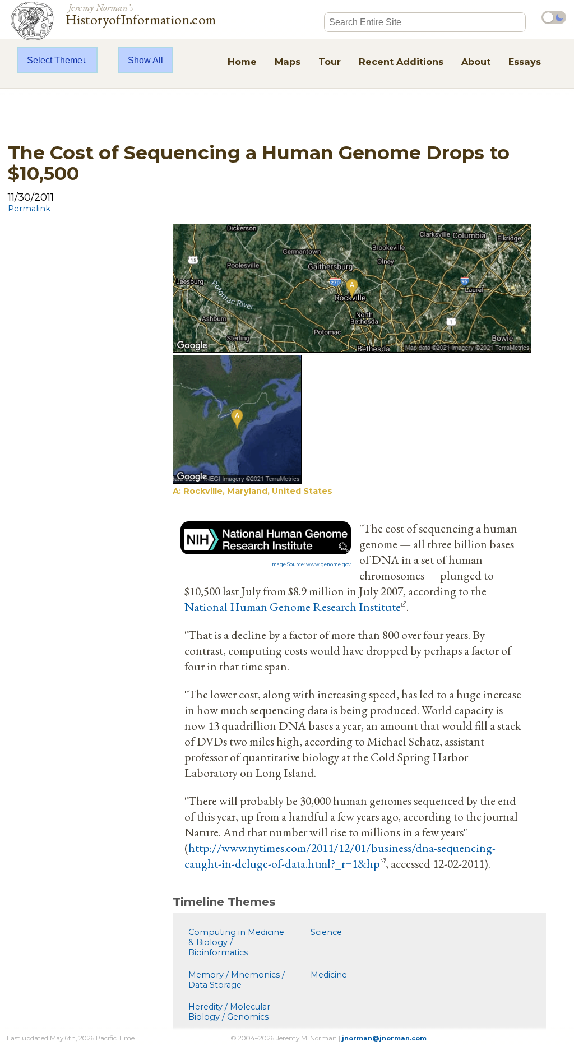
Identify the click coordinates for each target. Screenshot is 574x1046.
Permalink (29, 208)
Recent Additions (401, 61)
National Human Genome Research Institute (292, 606)
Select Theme (54, 60)
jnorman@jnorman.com (384, 1038)
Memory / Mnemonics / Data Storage (236, 980)
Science (326, 932)
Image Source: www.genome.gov (310, 564)
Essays (524, 61)
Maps (287, 61)
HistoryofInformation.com (141, 13)
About (475, 61)
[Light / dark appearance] (553, 17)
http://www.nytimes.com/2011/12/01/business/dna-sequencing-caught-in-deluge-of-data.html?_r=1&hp (340, 855)
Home (242, 61)
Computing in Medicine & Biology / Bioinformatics (236, 942)
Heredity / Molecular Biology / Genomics (229, 1012)
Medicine (329, 975)
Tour (329, 61)
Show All (145, 60)
